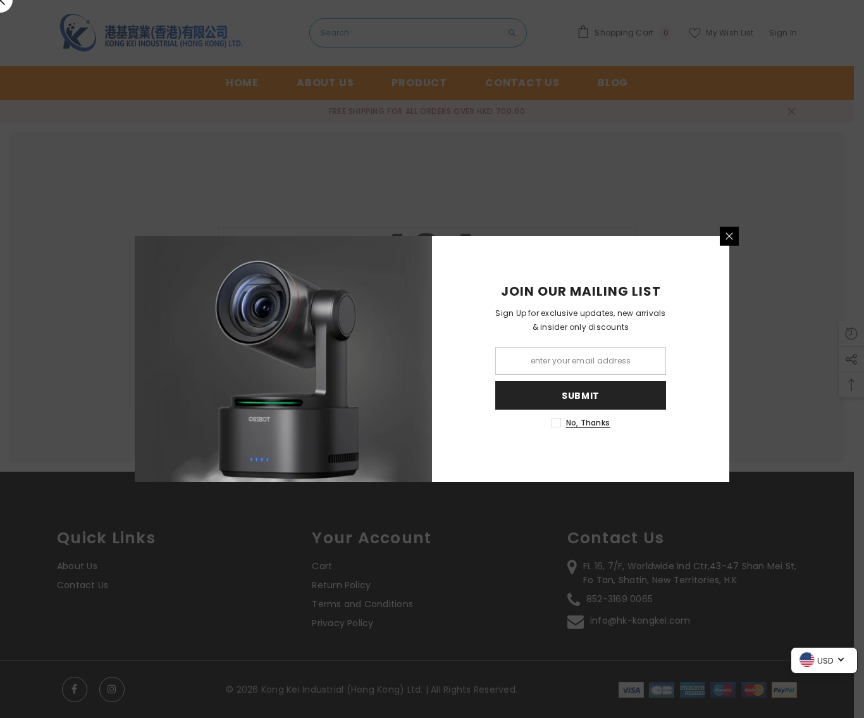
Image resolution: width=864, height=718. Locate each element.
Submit (581, 395)
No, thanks (588, 422)
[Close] (729, 236)
